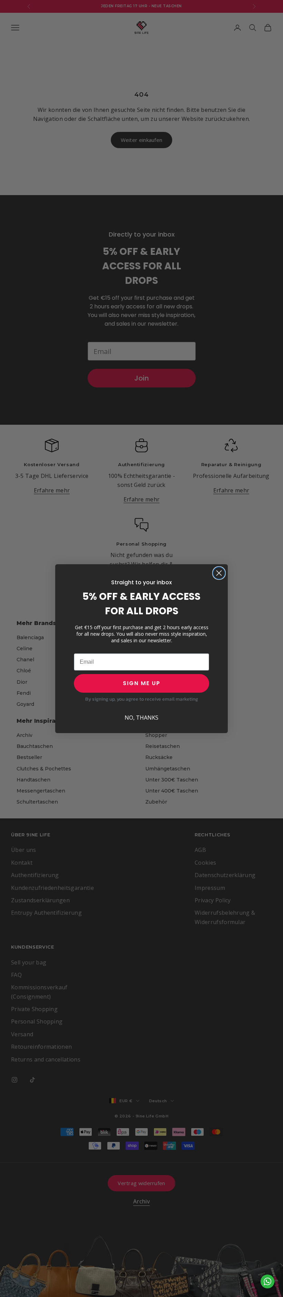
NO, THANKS (141, 717)
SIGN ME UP (141, 683)
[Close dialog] (219, 573)
